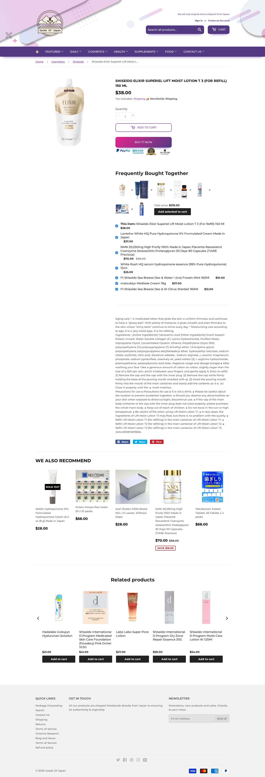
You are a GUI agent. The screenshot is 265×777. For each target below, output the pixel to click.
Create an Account (218, 20)
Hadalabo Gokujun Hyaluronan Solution (57, 634)
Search (40, 710)
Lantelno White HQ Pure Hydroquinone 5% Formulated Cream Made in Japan (172, 235)
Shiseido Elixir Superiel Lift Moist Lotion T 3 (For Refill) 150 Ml (172, 224)
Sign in (199, 20)
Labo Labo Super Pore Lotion (132, 634)
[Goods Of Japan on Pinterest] (132, 760)
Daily (74, 51)
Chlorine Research (47, 733)
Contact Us (193, 51)
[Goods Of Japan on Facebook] (125, 760)
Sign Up (222, 718)
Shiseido (78, 61)
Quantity (121, 109)
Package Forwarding (49, 705)
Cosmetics (96, 51)
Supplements (145, 51)
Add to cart (59, 659)
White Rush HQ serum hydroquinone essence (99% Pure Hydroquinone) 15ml (173, 266)
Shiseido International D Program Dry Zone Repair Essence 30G (169, 635)
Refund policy (44, 747)
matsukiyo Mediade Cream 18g (143, 283)
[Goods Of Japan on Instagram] (138, 760)
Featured (53, 51)
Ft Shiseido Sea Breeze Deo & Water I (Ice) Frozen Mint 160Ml (164, 277)
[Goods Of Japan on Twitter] (118, 760)
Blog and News (45, 738)
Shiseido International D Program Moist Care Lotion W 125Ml (206, 635)
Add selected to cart (172, 211)
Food (170, 51)
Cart (221, 29)
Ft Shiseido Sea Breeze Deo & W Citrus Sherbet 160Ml (159, 289)
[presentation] (38, 618)
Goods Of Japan (55, 770)
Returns (41, 724)
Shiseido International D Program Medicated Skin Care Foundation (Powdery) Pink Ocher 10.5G (95, 639)
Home (39, 61)
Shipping (139, 98)
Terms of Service (46, 728)
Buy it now (143, 142)
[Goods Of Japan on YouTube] (145, 760)
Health (120, 51)
